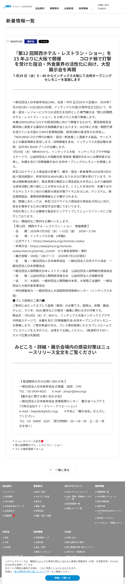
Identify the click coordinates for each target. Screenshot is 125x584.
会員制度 (68, 8)
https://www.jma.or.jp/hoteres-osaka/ (59, 241)
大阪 (6, 542)
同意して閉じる (62, 578)
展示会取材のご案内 (75, 542)
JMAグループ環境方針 (75, 551)
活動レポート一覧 (74, 508)
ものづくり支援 (42, 496)
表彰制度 (39, 510)
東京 (6, 537)
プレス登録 (46, 305)
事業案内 (54, 8)
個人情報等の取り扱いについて (30, 571)
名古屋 (7, 547)
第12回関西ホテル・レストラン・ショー (38, 445)
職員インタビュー (43, 551)
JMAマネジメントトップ (76, 491)
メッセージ (9, 491)
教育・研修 (40, 491)
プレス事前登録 (69, 325)
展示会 (38, 501)
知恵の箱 (101, 506)
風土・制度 (40, 547)
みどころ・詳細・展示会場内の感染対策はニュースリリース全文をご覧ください (62, 349)
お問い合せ (103, 4)
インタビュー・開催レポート (110, 522)
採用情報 (83, 8)
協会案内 (39, 8)
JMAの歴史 (9, 501)
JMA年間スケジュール (106, 496)
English (102, 8)
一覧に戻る (62, 470)
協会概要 (8, 496)
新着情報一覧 (103, 491)
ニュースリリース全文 (28, 441)
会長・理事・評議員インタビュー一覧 (79, 497)
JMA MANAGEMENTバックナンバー (109, 511)
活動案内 (8, 515)
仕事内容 (39, 542)
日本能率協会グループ (14, 506)
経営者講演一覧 (73, 503)
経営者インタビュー (106, 517)
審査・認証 (40, 506)
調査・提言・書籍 (43, 515)
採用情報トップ (42, 537)
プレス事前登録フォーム (29, 449)
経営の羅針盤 (103, 501)
